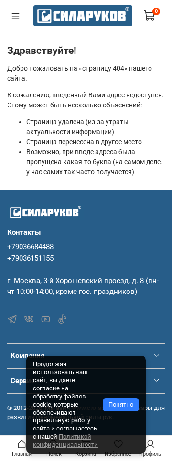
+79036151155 (30, 258)
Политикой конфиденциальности (65, 440)
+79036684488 (30, 246)
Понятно (120, 404)
